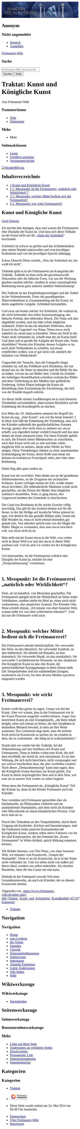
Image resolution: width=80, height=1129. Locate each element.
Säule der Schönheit (50, 235)
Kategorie (8, 902)
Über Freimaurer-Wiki (24, 1120)
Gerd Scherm (10, 221)
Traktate (15, 909)
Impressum (17, 1124)
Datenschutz (18, 1116)
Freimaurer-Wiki (12, 53)
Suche (7, 61)
